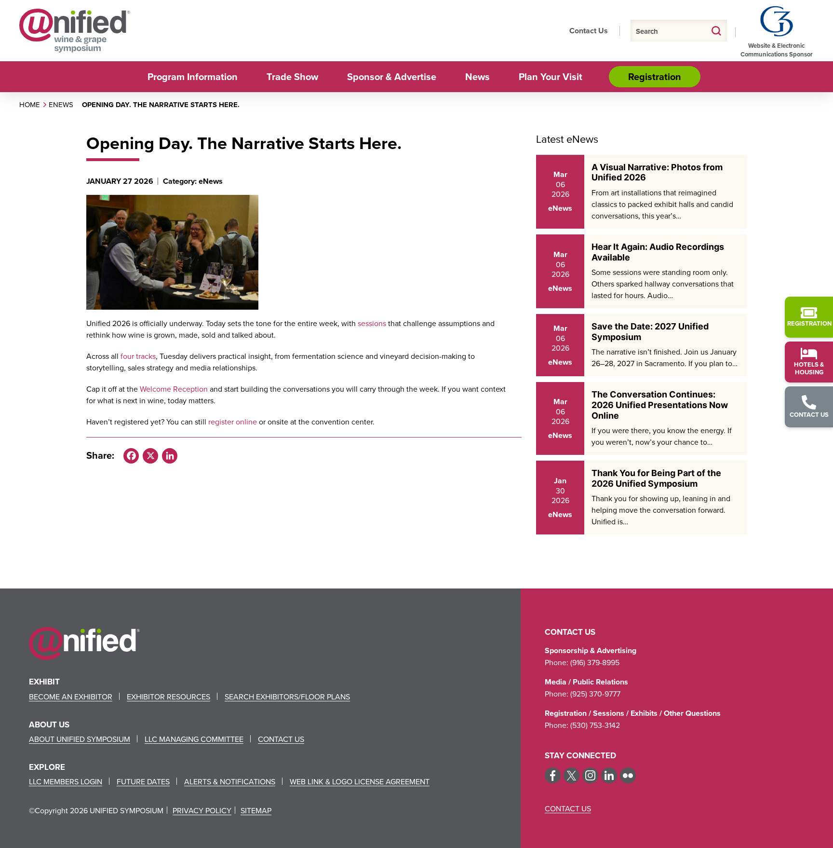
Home (29, 104)
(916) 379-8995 (594, 662)
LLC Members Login (65, 781)
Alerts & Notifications (229, 781)
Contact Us (588, 30)
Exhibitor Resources (168, 696)
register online (232, 421)
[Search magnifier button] (716, 30)
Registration (654, 76)
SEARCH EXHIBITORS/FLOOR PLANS (287, 696)
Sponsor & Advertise (391, 76)
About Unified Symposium (79, 739)
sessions (372, 323)
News (477, 76)
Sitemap (256, 810)
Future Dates (143, 781)
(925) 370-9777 (595, 693)
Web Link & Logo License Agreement (360, 781)
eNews (61, 104)
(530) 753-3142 (595, 725)
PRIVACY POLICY (202, 810)
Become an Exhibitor (70, 696)
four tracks (138, 356)
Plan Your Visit (550, 76)
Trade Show (292, 76)
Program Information (193, 76)
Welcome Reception (174, 388)
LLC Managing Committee (194, 739)
